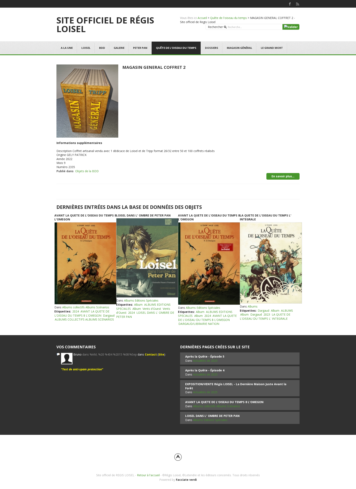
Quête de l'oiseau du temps (228, 18)
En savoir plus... (283, 176)
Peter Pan (140, 48)
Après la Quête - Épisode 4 (204, 370)
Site (161, 354)
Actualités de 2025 (205, 361)
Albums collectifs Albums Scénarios (85, 307)
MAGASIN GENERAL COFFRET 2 (153, 67)
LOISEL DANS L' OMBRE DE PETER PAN (143, 215)
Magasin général (239, 48)
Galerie (119, 48)
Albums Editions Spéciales (141, 300)
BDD (102, 48)
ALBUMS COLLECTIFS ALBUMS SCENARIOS (84, 319)
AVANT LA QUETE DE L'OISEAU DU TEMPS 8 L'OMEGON (81, 313)
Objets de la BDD (87, 171)
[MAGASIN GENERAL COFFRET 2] (87, 101)
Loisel (85, 48)
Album (138, 305)
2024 (75, 311)
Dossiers (211, 48)
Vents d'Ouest (152, 309)
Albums (253, 306)
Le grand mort (272, 48)
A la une (67, 48)
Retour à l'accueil (148, 475)
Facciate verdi (186, 480)
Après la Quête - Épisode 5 (204, 356)
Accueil (202, 18)
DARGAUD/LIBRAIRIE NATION (198, 324)
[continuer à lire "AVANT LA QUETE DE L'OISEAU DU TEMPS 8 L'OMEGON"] (85, 263)
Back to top (178, 457)
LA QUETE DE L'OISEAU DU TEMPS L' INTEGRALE (265, 316)
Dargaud (109, 315)
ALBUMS (287, 310)
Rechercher (215, 27)
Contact (151, 354)
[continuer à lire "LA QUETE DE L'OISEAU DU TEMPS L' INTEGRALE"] (271, 263)
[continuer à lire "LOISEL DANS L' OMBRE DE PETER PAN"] (147, 258)
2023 (266, 314)
